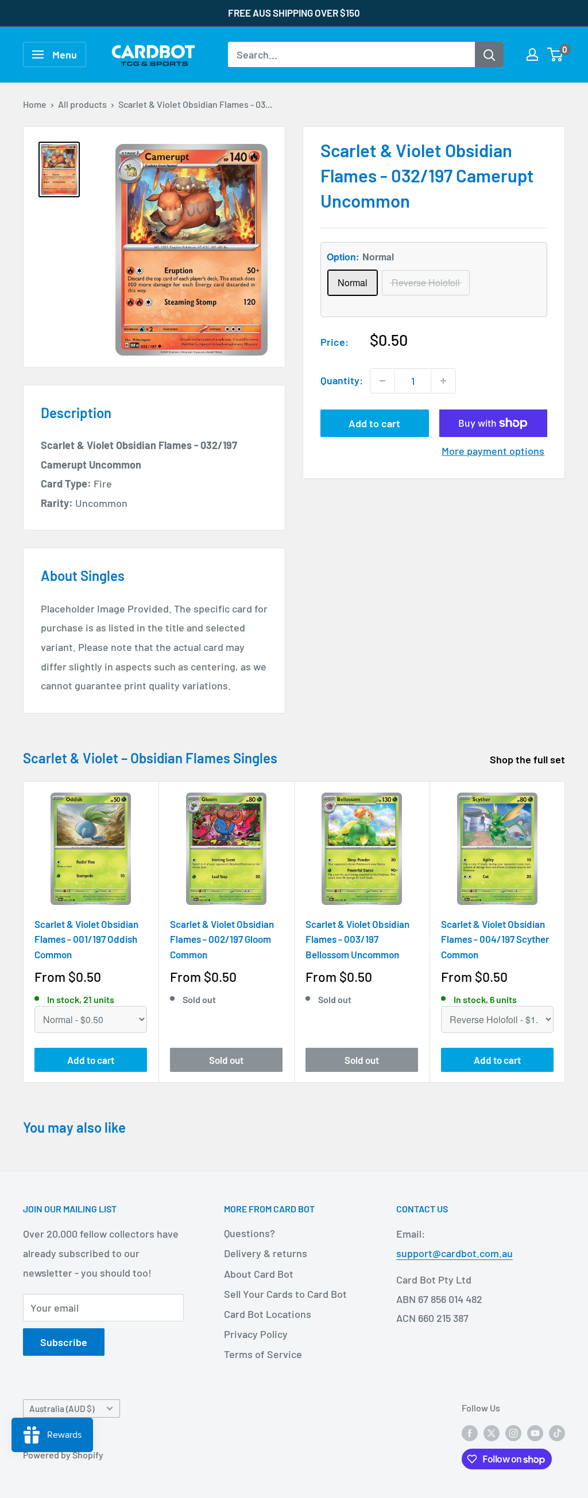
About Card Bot (258, 1273)
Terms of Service (263, 1354)
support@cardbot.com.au (454, 1253)
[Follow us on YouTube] (535, 1432)
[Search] (489, 54)
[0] (555, 54)
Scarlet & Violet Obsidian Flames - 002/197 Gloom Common (222, 939)
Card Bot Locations (267, 1314)
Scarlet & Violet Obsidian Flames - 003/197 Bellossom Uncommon (357, 939)
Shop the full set (528, 759)
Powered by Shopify (63, 1454)
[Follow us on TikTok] (557, 1432)
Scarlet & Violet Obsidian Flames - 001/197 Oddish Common (86, 939)
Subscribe (63, 1342)
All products (82, 104)
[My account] (532, 54)
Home (35, 104)
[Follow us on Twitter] (491, 1432)
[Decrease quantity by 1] (382, 381)
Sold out (226, 1059)
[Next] (565, 932)
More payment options (493, 450)
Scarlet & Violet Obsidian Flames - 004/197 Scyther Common (495, 939)
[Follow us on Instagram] (513, 1432)
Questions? (249, 1233)
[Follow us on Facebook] (470, 1432)
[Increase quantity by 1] (443, 381)
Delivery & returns (265, 1253)
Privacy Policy (256, 1334)
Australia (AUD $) (61, 1408)
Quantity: (341, 380)
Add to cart (374, 423)
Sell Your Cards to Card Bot (285, 1294)
